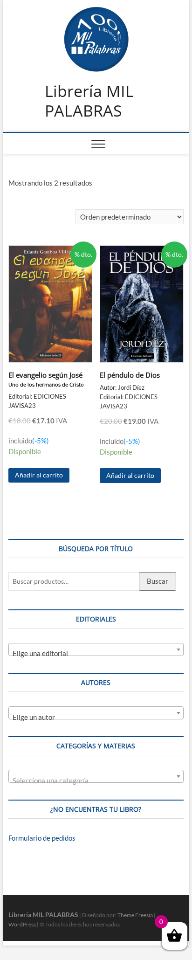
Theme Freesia (135, 915)
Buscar (157, 581)
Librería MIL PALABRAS (89, 101)
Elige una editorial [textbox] (40, 653)
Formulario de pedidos (41, 838)
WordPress (22, 924)
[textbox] (96, 780)
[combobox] (96, 649)
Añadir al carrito (39, 475)
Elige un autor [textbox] (34, 717)
